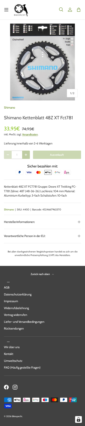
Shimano (9, 107)
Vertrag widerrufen (15, 315)
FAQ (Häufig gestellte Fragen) (22, 367)
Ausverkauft (57, 154)
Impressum (11, 301)
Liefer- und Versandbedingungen (24, 322)
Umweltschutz (13, 361)
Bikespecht (17, 416)
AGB (6, 287)
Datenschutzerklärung (17, 294)
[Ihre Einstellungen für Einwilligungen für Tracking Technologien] (78, 419)
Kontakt (8, 354)
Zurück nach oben (40, 274)
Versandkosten (30, 134)
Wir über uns (12, 347)
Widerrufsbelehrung (16, 308)
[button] (78, 9)
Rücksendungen (14, 328)
